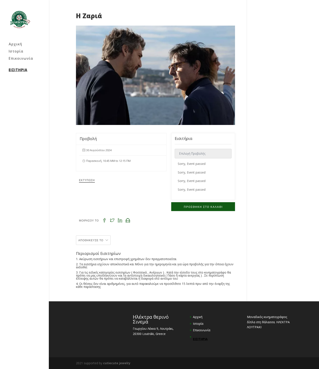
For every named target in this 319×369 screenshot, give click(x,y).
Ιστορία (16, 52)
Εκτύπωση (87, 180)
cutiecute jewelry (116, 363)
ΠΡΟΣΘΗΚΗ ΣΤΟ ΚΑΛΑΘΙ (203, 206)
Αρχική (15, 44)
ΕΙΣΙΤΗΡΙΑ (18, 69)
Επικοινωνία (21, 59)
